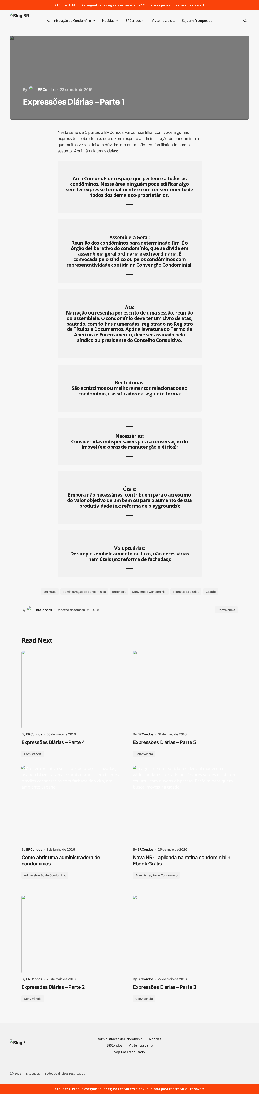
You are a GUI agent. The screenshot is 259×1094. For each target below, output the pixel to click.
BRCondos (114, 1045)
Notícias (155, 1039)
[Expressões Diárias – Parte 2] (73, 934)
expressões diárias (186, 592)
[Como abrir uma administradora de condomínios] (73, 805)
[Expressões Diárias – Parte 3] (185, 934)
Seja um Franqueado (129, 1052)
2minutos (49, 592)
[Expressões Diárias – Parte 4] (73, 690)
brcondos (118, 592)
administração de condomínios (84, 592)
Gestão (211, 592)
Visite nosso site (141, 1045)
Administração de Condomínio (45, 875)
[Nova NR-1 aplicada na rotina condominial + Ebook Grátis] (185, 805)
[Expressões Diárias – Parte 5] (185, 690)
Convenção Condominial (149, 592)
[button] (245, 20)
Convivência (226, 610)
